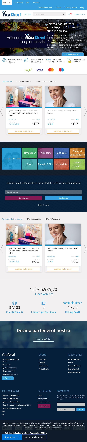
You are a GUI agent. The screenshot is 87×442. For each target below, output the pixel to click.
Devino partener (71, 7)
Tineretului (13, 124)
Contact (59, 7)
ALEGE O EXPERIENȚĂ (72, 54)
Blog (82, 7)
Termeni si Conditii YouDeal (10, 395)
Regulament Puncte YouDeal (11, 402)
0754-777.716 (11, 371)
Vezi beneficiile (43, 339)
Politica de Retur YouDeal (10, 399)
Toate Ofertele (44, 369)
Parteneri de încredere (12, 219)
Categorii (27, 14)
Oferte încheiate (52, 219)
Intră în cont (80, 14)
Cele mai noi (7, 81)
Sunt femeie (23, 198)
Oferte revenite (34, 219)
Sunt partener (44, 406)
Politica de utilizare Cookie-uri (11, 408)
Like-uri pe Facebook (43, 312)
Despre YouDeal (73, 369)
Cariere (40, 395)
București (6, 2)
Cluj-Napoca (18, 2)
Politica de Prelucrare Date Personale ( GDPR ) (16, 405)
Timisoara (35, 2)
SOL (3, 415)
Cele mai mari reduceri (46, 81)
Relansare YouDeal (74, 372)
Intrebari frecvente (45, 7)
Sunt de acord (12, 437)
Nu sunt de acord (34, 437)
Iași (27, 2)
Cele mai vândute (24, 81)
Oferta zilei (42, 359)
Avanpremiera (43, 366)
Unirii (50, 124)
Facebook (8, 378)
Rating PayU (72, 312)
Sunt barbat (63, 198)
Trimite (80, 409)
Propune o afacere (44, 402)
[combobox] (47, 14)
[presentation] (1, 111)
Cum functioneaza (74, 366)
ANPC (3, 411)
